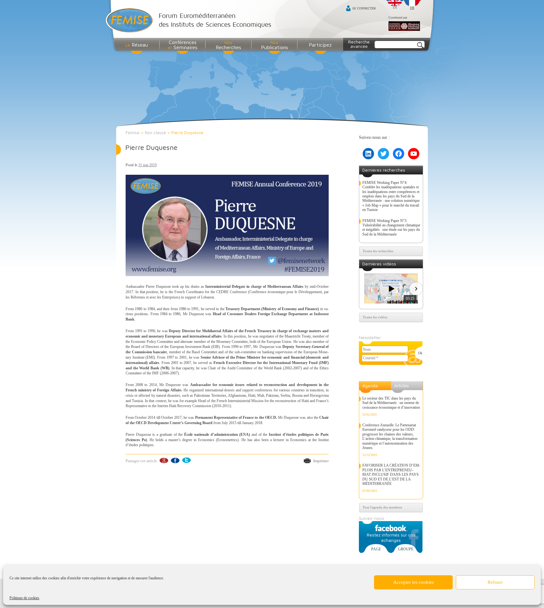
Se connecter (364, 8)
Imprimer (321, 460)
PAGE (376, 549)
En (395, 7)
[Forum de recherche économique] (404, 26)
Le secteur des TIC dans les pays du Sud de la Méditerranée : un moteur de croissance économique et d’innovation (391, 403)
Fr (412, 7)
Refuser (495, 582)
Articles (401, 385)
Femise (132, 132)
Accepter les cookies (413, 582)
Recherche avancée (359, 44)
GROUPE (405, 549)
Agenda (370, 385)
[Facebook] (175, 460)
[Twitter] (186, 460)
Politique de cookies (24, 598)
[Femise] (190, 21)
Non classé (155, 132)
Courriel (370, 358)
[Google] (163, 460)
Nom (367, 349)
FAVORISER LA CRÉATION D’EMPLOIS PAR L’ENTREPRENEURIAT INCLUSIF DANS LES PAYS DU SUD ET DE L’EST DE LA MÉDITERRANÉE (391, 474)
